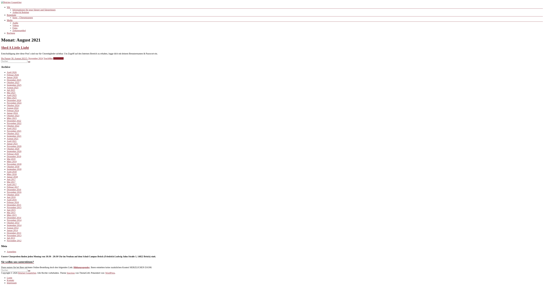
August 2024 (12, 108)
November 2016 (14, 192)
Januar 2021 (12, 144)
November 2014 (14, 220)
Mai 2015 (11, 212)
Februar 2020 (13, 154)
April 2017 (12, 184)
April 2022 (12, 128)
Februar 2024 (13, 110)
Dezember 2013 (14, 233)
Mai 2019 (11, 159)
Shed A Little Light (15, 47)
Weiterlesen (58, 58)
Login (9, 278)
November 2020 (14, 146)
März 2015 (12, 215)
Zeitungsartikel (19, 30)
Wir (8, 7)
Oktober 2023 (13, 115)
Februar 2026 (13, 75)
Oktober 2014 (13, 223)
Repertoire (11, 15)
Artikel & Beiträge (20, 12)
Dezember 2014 (14, 217)
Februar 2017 (13, 187)
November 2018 (14, 164)
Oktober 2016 (13, 195)
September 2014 (14, 225)
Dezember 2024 (14, 100)
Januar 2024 (12, 113)
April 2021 (12, 141)
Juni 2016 (11, 197)
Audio (15, 23)
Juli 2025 (11, 90)
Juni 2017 (11, 179)
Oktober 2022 (13, 126)
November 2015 (14, 207)
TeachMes (48, 58)
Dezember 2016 (14, 189)
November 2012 (14, 240)
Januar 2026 (12, 77)
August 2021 (12, 138)
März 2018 (12, 174)
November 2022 (14, 123)
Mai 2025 (11, 93)
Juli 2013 (11, 238)
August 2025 (12, 87)
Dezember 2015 (14, 205)
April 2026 (12, 72)
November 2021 (14, 131)
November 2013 (14, 235)
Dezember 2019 (14, 156)
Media (9, 20)
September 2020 (14, 151)
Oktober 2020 (13, 149)
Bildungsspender (82, 267)
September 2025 (14, 85)
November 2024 (14, 103)
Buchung (11, 33)
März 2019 (12, 161)
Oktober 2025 (13, 82)
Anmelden (11, 251)
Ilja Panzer (6, 58)
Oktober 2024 (13, 105)
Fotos (14, 28)
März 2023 (12, 118)
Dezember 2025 (14, 80)
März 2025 (12, 98)
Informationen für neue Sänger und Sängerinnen (34, 10)
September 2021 (14, 136)
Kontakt (10, 280)
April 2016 (12, 200)
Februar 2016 (13, 202)
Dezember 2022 (14, 121)
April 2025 (12, 95)
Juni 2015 (11, 210)
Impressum (12, 283)
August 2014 (12, 228)
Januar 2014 (12, 230)
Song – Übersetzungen (22, 17)
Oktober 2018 (13, 166)
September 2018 (14, 169)
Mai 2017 (11, 182)
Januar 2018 (12, 177)
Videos (15, 25)
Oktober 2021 (13, 133)
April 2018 (12, 172)
